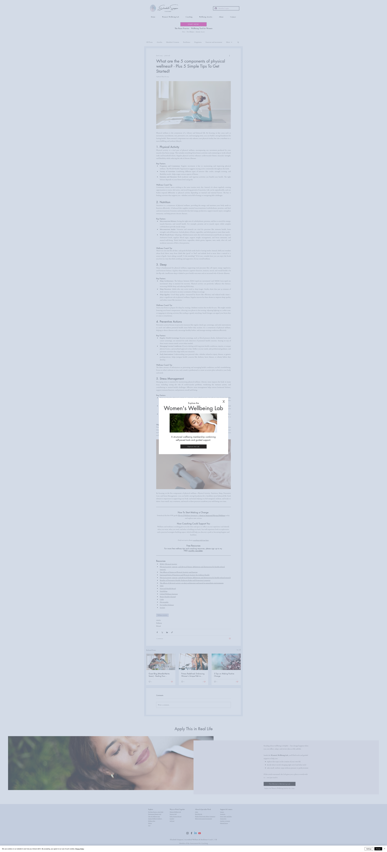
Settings (368, 849)
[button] (223, 401)
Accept (378, 849)
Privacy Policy (79, 849)
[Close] (384, 848)
